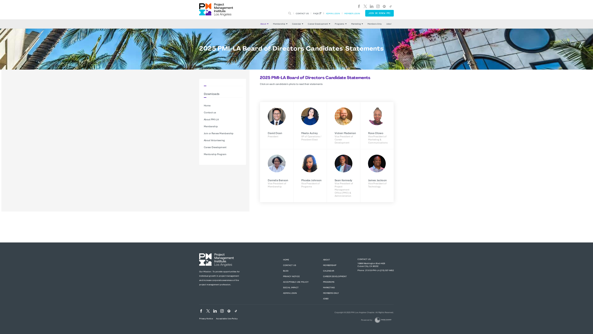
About (263, 24)
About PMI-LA (211, 119)
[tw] (365, 6)
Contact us (210, 112)
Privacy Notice (291, 276)
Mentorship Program (215, 154)
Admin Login (333, 13)
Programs (339, 24)
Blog (286, 271)
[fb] (359, 6)
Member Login (352, 13)
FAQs (315, 13)
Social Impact (291, 287)
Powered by (366, 320)
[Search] (289, 13)
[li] (371, 6)
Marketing (356, 24)
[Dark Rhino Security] (383, 320)
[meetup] (384, 6)
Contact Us (302, 13)
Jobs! (388, 24)
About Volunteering (214, 140)
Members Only (375, 24)
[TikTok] (390, 6)
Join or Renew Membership (218, 133)
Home (207, 105)
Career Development (318, 24)
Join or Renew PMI (379, 13)
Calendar (296, 24)
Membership (279, 24)
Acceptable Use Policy (296, 282)
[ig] (378, 6)
